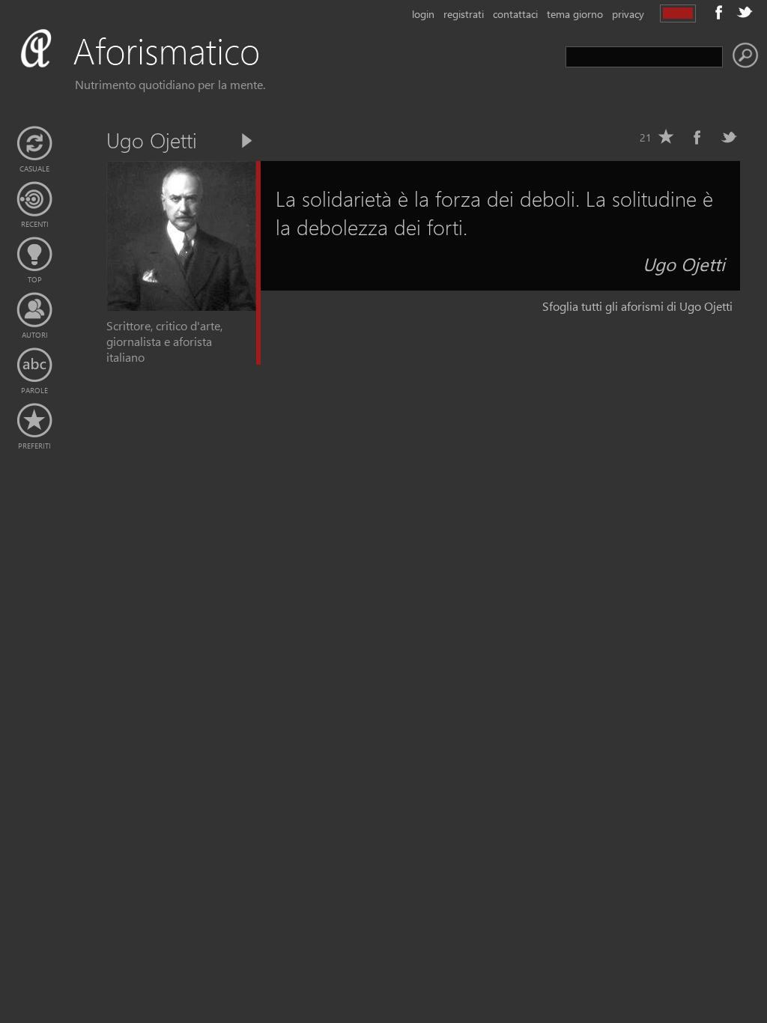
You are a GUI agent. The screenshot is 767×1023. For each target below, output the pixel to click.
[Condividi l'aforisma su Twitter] (729, 137)
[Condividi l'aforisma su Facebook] (697, 137)
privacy (628, 14)
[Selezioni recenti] (34, 199)
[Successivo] (245, 141)
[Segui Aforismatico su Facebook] (719, 12)
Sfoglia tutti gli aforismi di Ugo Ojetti (637, 306)
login (423, 14)
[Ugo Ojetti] (181, 306)
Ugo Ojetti (684, 264)
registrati (463, 14)
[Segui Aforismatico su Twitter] (744, 12)
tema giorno (575, 14)
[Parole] (34, 365)
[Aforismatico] (162, 68)
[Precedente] (220, 141)
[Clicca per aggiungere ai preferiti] (666, 137)
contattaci (515, 14)
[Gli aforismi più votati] (34, 254)
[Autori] (34, 310)
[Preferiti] (34, 421)
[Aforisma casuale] (34, 144)
